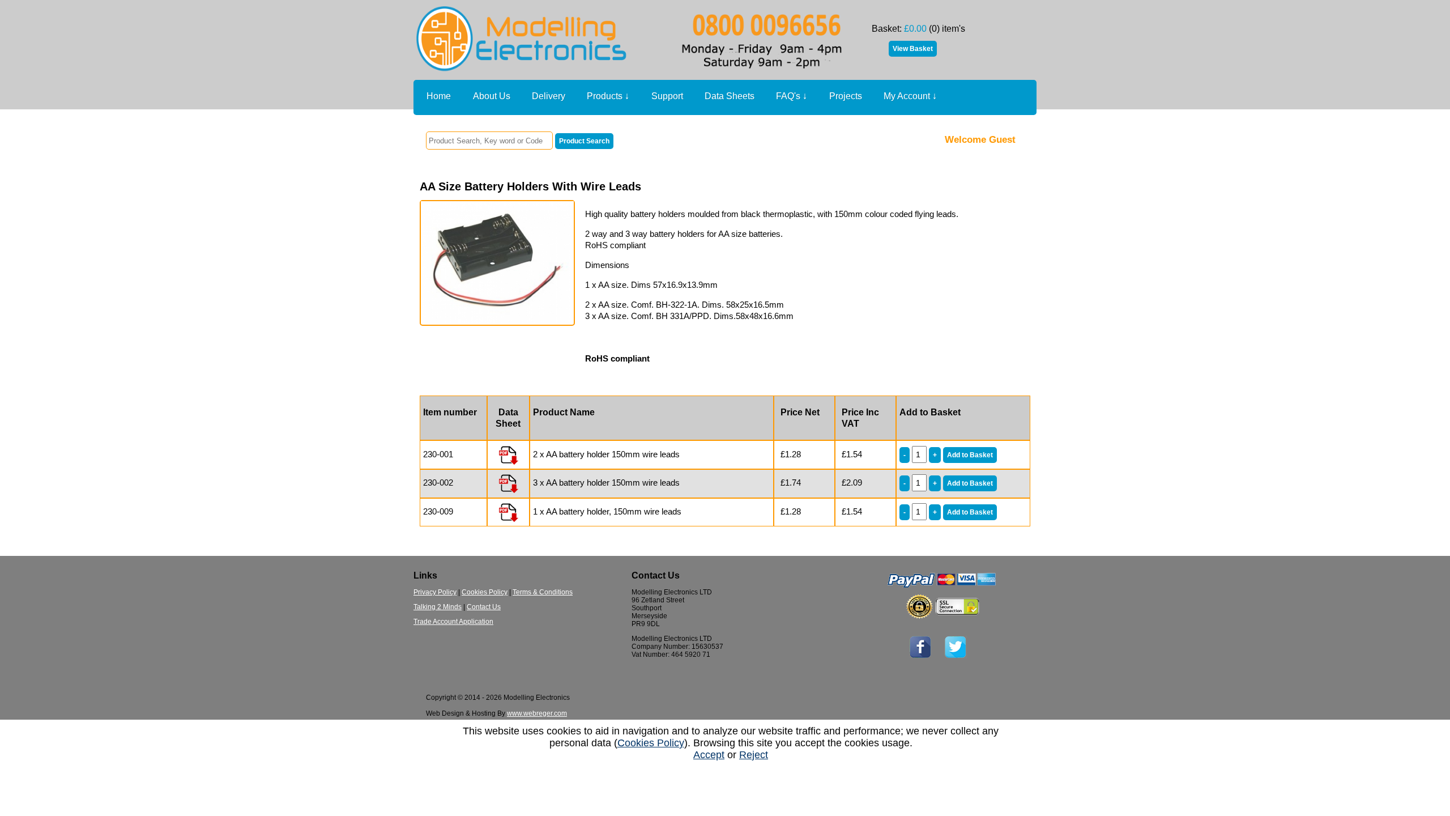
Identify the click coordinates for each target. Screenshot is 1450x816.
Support (667, 96)
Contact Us (484, 607)
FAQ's (791, 96)
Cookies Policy (485, 592)
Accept (708, 754)
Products (608, 96)
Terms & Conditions (543, 592)
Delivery (548, 96)
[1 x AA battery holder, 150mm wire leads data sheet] (508, 511)
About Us (491, 96)
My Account (910, 96)
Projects (845, 96)
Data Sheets (729, 96)
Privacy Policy (435, 592)
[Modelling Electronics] (631, 77)
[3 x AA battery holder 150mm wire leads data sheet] (508, 482)
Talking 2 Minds (437, 607)
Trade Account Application (453, 622)
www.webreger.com (537, 713)
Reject (753, 754)
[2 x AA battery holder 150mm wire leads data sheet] (508, 454)
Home (439, 96)
